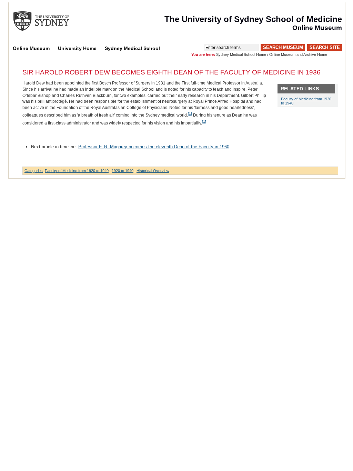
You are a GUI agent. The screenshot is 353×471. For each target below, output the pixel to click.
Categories (33, 171)
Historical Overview (153, 171)
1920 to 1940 (122, 171)
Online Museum (31, 48)
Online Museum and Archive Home (298, 54)
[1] (190, 114)
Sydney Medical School (132, 48)
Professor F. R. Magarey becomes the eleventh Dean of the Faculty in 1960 (153, 146)
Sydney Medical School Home (241, 54)
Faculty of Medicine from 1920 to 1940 (77, 171)
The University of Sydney (47, 21)
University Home (77, 48)
